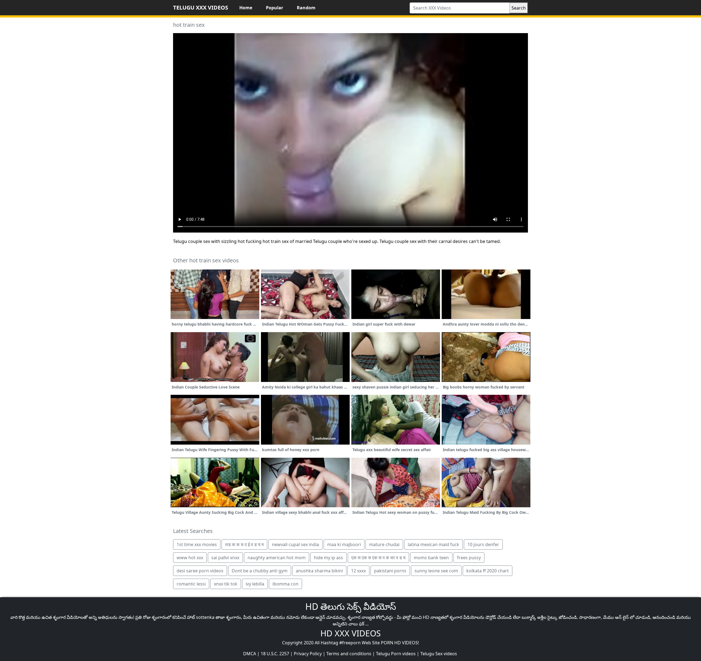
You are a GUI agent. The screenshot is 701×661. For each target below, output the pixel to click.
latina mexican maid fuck (433, 544)
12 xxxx (358, 571)
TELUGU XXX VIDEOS (200, 7)
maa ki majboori (344, 544)
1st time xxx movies (197, 544)
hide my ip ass (328, 558)
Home (245, 8)
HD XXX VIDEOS (350, 633)
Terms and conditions (348, 654)
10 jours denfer (483, 544)
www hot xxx (190, 558)
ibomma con (285, 584)
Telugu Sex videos (438, 654)
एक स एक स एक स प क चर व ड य (378, 558)
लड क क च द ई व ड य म (244, 544)
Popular (274, 8)
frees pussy (469, 558)
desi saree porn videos (200, 571)
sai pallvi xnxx (225, 558)
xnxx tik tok (225, 584)
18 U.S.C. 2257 (275, 654)
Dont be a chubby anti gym (260, 571)
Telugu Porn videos (396, 654)
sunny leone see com (436, 571)
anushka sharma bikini (319, 571)
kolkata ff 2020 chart (487, 571)
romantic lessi (191, 584)
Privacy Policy (308, 654)
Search (519, 8)
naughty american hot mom (277, 558)
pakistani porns (390, 571)
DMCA (249, 654)
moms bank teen (431, 558)
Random (306, 8)
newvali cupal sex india (295, 544)
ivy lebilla (255, 584)
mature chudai (384, 544)
